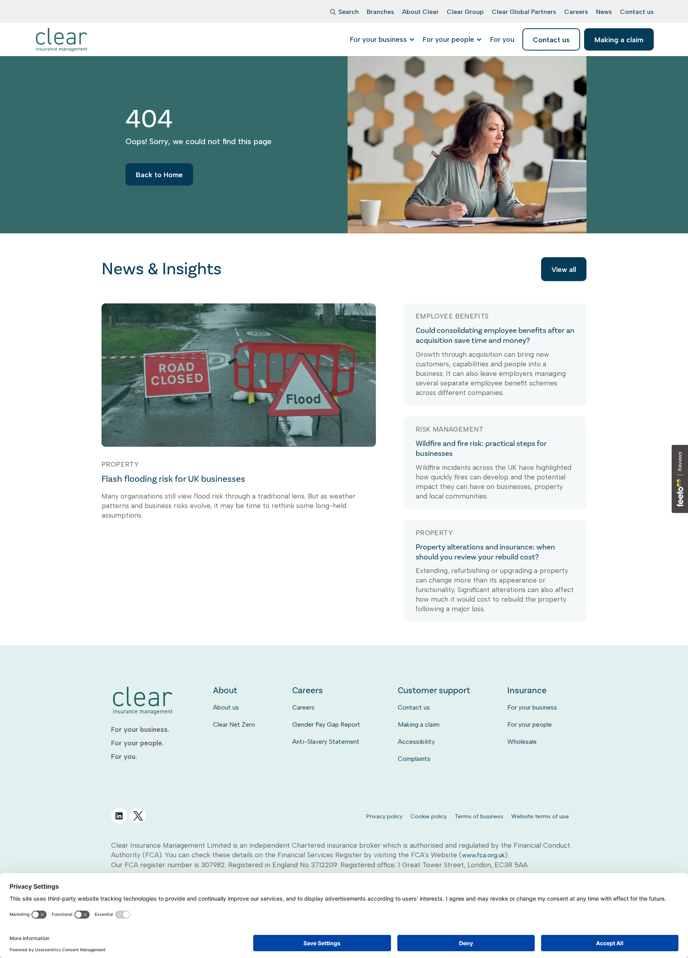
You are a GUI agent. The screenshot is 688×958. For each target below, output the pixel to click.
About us (226, 707)
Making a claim (419, 724)
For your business (532, 707)
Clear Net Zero (234, 724)
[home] (62, 39)
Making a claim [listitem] (618, 39)
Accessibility (416, 741)
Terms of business (479, 816)
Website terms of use (540, 816)
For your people (529, 724)
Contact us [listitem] (551, 39)
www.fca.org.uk (483, 855)
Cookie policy (428, 816)
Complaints (414, 758)
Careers (303, 707)
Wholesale (522, 741)
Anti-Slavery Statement (326, 741)
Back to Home (159, 174)
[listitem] (502, 39)
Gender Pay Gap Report (326, 724)
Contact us (414, 707)
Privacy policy (384, 816)
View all (563, 269)
